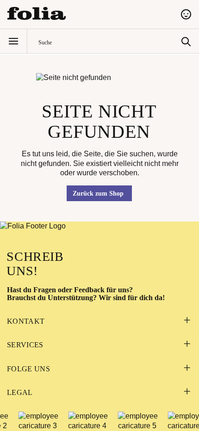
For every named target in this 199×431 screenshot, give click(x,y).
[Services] (187, 345)
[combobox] (107, 41)
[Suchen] (186, 41)
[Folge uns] (187, 369)
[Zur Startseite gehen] (88, 13)
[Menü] (13, 41)
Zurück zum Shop (98, 193)
